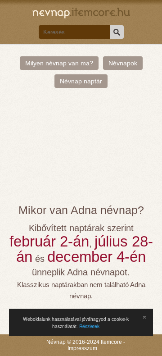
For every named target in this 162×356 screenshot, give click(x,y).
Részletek (89, 326)
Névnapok (122, 63)
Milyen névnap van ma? (59, 63)
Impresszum (82, 348)
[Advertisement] (81, 150)
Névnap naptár (81, 81)
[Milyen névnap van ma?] (81, 12)
